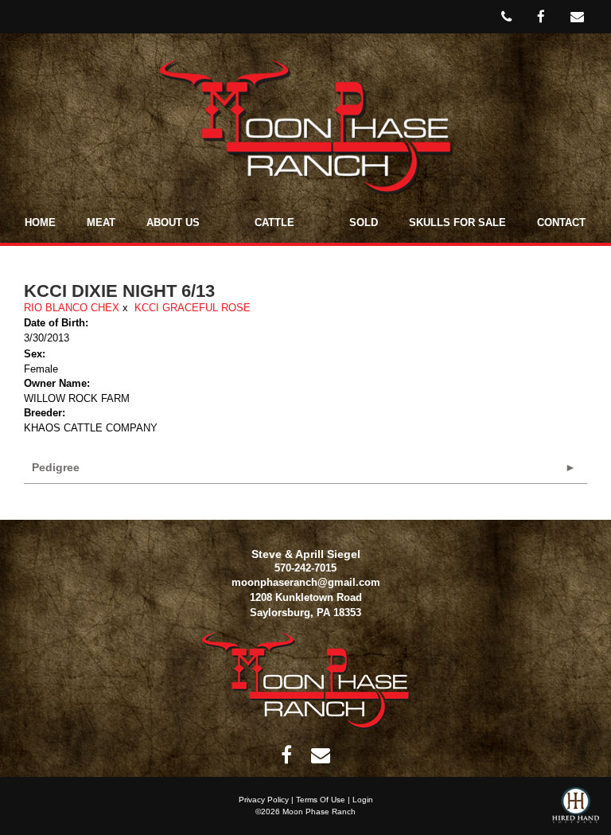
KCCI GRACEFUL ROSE (192, 308)
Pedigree (56, 467)
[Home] (306, 680)
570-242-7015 (305, 568)
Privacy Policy (264, 799)
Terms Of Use (320, 799)
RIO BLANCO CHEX (71, 308)
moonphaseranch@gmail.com (306, 582)
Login (362, 799)
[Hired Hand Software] (575, 811)
